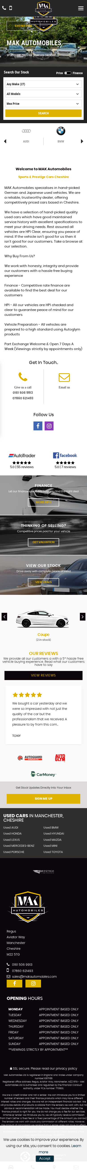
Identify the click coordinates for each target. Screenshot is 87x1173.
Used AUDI (10, 827)
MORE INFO (43, 502)
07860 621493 (22, 398)
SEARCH (43, 113)
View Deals (43, 582)
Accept (44, 1158)
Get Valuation (43, 542)
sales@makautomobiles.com (34, 976)
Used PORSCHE (13, 852)
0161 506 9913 (23, 392)
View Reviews (43, 675)
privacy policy (66, 1068)
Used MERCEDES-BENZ (18, 846)
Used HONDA (12, 833)
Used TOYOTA (53, 852)
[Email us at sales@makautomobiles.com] (64, 380)
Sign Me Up (43, 798)
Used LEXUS (11, 840)
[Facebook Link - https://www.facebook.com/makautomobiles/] (38, 425)
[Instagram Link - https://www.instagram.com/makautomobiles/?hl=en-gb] (49, 425)
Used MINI (50, 846)
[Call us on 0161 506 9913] (23, 380)
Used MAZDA (53, 840)
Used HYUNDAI (54, 833)
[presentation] (4, 617)
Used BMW (51, 827)
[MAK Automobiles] (43, 8)
